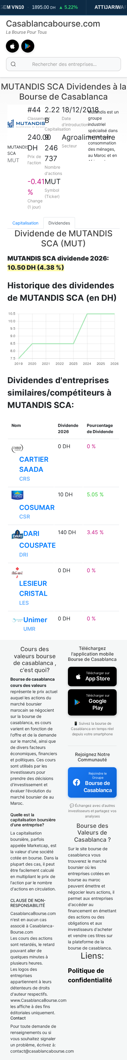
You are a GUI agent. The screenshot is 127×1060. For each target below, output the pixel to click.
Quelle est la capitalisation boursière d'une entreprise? (33, 819)
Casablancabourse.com (53, 23)
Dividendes (59, 222)
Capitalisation (25, 222)
